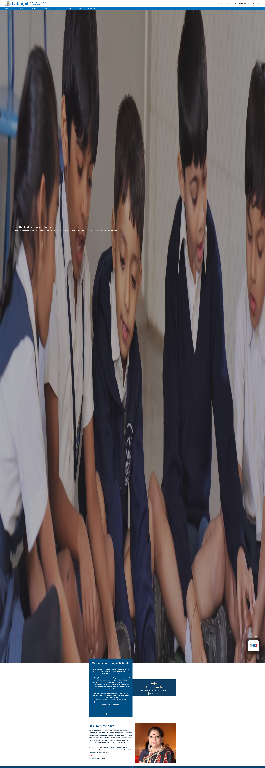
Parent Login (232, 3)
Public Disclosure (254, 3)
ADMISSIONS (35, 8)
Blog (80, 8)
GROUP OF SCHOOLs (20, 8)
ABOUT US (48, 8)
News (70, 8)
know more (111, 714)
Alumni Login (242, 3)
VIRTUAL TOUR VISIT (154, 693)
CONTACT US (91, 8)
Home (6, 8)
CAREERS (60, 8)
